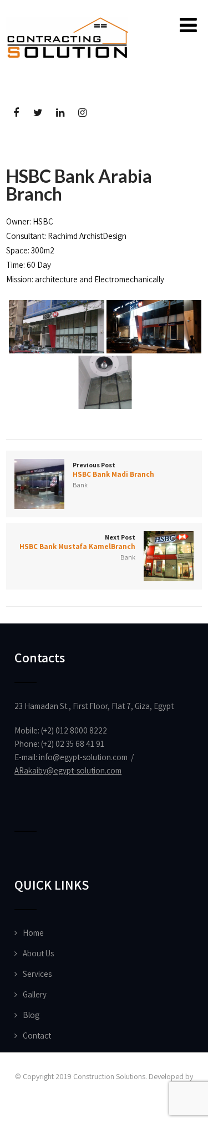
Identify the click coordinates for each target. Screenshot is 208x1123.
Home (33, 932)
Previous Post (113, 470)
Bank (80, 485)
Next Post (77, 542)
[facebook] (16, 113)
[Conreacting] (67, 22)
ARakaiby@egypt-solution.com (67, 770)
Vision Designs (104, 1091)
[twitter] (38, 113)
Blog (31, 1015)
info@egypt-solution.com (83, 757)
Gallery (35, 994)
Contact (37, 1035)
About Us (38, 953)
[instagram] (82, 113)
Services (37, 974)
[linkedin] (60, 113)
